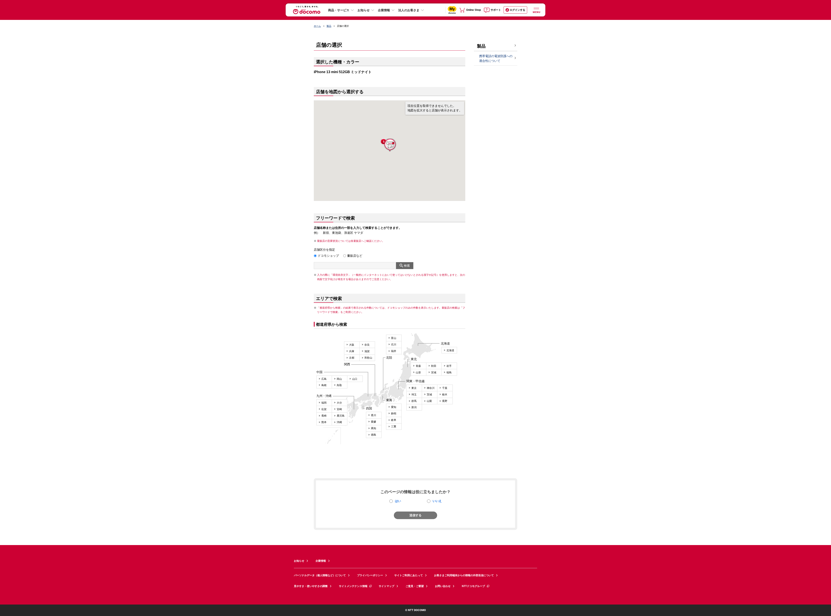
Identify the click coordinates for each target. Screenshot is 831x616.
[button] (390, 145)
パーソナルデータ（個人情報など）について (320, 575)
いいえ (437, 501)
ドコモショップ (328, 255)
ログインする (517, 9)
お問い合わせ (443, 586)
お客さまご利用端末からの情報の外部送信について (464, 575)
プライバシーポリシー (370, 575)
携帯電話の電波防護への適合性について (495, 58)
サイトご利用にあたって (408, 575)
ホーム (317, 26)
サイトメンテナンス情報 (353, 586)
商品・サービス (338, 10)
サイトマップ (386, 586)
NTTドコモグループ (473, 586)
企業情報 (384, 10)
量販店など (354, 255)
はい (398, 501)
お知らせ (364, 10)
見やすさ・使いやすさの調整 (311, 586)
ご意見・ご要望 (415, 586)
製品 (329, 26)
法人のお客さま (408, 10)
